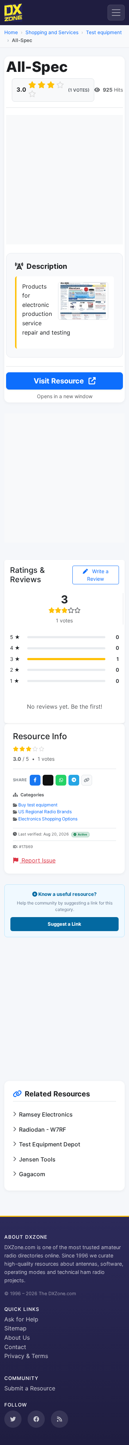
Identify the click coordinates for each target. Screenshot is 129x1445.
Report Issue (38, 860)
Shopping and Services (51, 32)
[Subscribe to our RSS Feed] (59, 1419)
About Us (17, 1337)
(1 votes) (79, 90)
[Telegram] (73, 780)
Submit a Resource (29, 1388)
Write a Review (98, 575)
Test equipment (104, 32)
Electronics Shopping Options (47, 819)
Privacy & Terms (26, 1355)
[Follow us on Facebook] (36, 1419)
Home (11, 32)
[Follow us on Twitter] (13, 1419)
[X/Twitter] (48, 780)
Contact (15, 1346)
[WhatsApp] (61, 780)
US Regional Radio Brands (45, 811)
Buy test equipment (37, 804)
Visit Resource (60, 381)
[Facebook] (35, 780)
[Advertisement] (64, 179)
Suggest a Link (64, 924)
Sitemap (15, 1328)
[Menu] (116, 12)
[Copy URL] (86, 780)
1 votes (46, 759)
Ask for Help (21, 1319)
